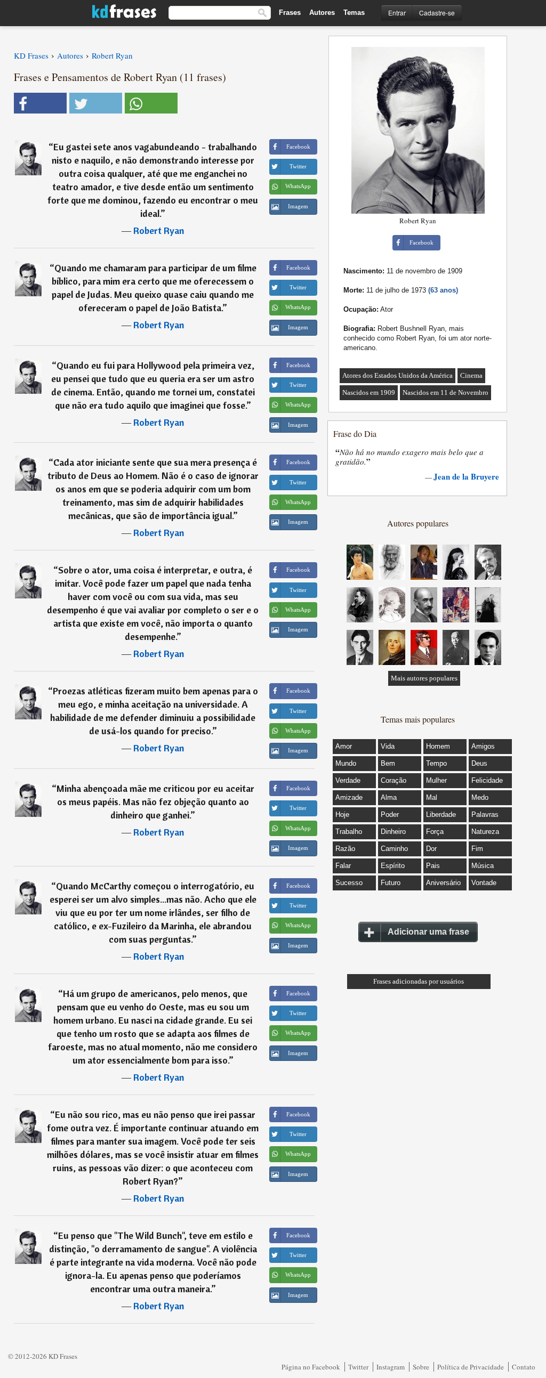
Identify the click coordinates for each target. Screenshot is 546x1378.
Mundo (345, 763)
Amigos (483, 746)
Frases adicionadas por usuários (418, 981)
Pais (433, 866)
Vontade (483, 883)
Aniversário (443, 883)
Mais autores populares (424, 678)
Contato (523, 1367)
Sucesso (349, 883)
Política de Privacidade (470, 1367)
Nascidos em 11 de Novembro (445, 392)
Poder (390, 814)
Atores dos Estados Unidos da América (397, 375)
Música (482, 866)
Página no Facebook (311, 1367)
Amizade (349, 797)
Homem (438, 746)
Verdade (347, 780)
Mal (431, 797)
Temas (354, 13)
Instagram (390, 1367)
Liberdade (441, 814)
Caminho (394, 849)
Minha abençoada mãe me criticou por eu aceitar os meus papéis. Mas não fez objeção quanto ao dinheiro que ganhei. (155, 801)
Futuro (390, 883)
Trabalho (348, 832)
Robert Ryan (158, 230)
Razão (345, 849)
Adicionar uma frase (428, 931)
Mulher (436, 780)
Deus (479, 763)
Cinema (471, 375)
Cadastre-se (437, 12)
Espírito (393, 866)
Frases (290, 13)
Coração (393, 780)
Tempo (436, 763)
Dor (431, 849)
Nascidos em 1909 (368, 392)
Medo (479, 797)
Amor (343, 746)
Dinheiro (393, 832)
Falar (343, 866)
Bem (388, 763)
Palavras (485, 814)
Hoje (342, 814)
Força (435, 832)
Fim (477, 849)
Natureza (485, 832)
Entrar (397, 12)
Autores (322, 13)
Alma (389, 797)
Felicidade (487, 780)
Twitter (358, 1367)
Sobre (421, 1367)
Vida (388, 746)
